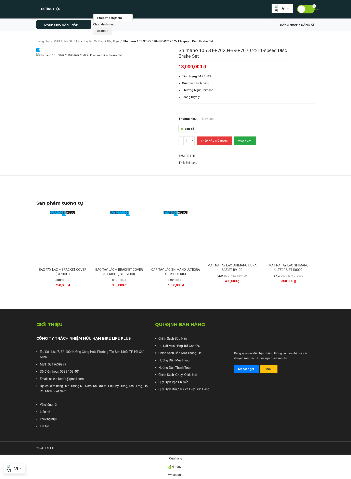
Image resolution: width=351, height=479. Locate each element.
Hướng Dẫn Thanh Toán (174, 368)
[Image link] (249, 385)
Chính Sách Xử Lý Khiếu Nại (177, 375)
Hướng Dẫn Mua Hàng (174, 360)
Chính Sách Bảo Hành (173, 338)
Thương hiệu (48, 419)
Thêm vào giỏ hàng (214, 140)
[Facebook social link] (238, 399)
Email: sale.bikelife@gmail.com (62, 379)
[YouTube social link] (254, 399)
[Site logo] (175, 9)
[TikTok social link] (262, 399)
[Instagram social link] (246, 399)
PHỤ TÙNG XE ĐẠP (66, 41)
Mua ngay (245, 140)
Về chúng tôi (48, 405)
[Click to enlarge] (44, 50)
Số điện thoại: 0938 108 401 (60, 371)
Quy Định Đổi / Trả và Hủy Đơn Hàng (183, 389)
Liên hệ (45, 412)
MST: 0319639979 (53, 364)
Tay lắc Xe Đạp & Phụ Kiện (101, 41)
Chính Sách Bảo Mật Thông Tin (180, 353)
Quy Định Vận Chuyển (173, 382)
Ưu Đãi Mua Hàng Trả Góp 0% (179, 346)
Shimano (208, 119)
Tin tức (45, 426)
